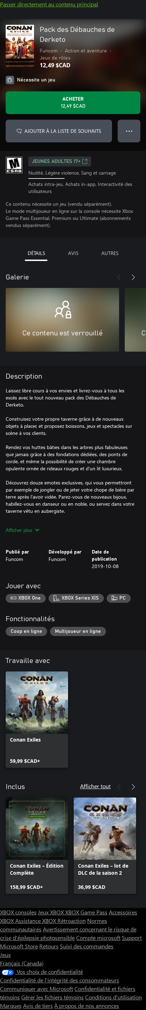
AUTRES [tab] (109, 253)
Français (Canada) (22, 963)
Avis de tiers (38, 1005)
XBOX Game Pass (86, 912)
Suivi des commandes (86, 946)
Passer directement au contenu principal (49, 4)
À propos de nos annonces (86, 1005)
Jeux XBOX (51, 912)
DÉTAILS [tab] (36, 253)
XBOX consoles (18, 912)
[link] (37, 719)
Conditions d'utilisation (113, 997)
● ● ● (129, 131)
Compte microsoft (98, 937)
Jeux (5, 954)
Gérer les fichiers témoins (52, 997)
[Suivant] (133, 277)
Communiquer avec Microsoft (36, 988)
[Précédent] (119, 277)
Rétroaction (71, 920)
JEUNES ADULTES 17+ (56, 161)
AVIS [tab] (73, 253)
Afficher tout (95, 786)
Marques (11, 1005)
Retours (48, 946)
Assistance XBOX (36, 920)
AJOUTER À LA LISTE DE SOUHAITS (62, 130)
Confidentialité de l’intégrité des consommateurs (59, 980)
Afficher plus (19, 530)
